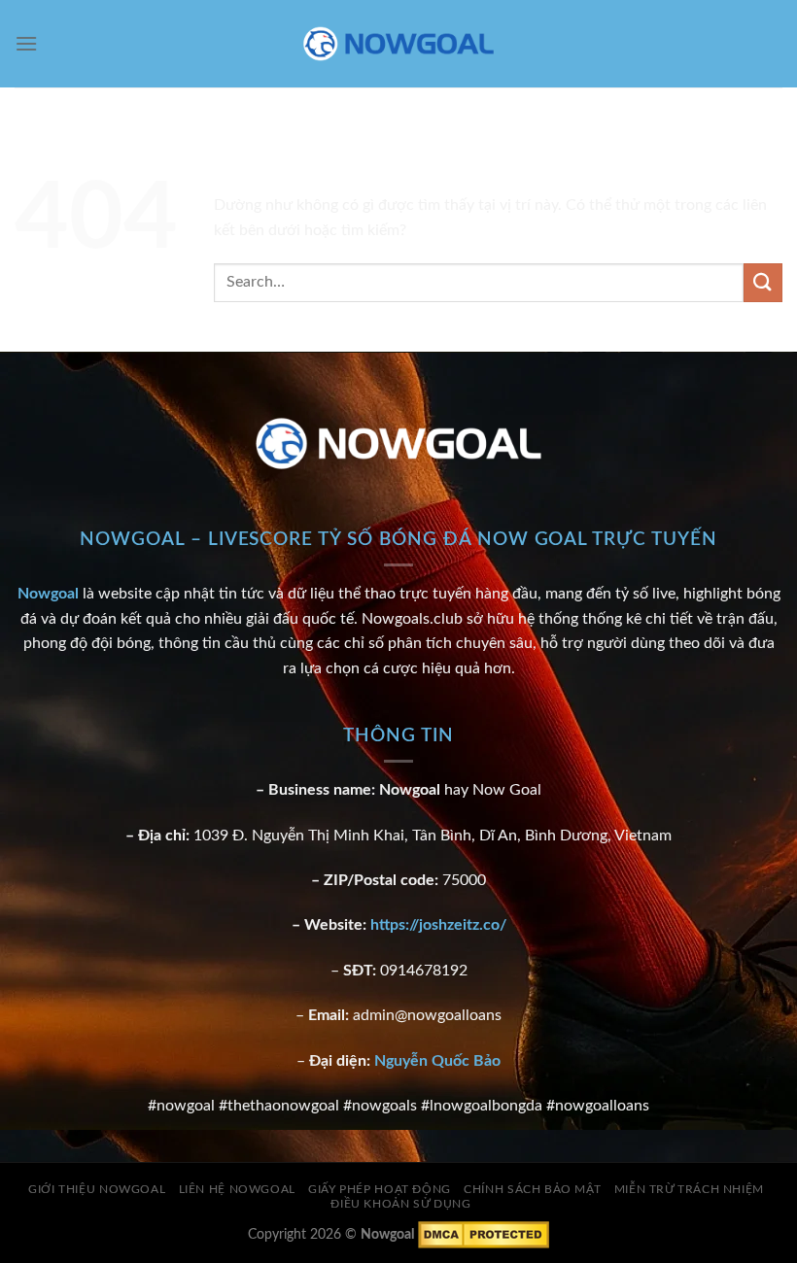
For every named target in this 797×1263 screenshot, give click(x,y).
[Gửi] (763, 282)
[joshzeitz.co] (398, 44)
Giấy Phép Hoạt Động (379, 1189)
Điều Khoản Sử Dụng (400, 1204)
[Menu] (26, 43)
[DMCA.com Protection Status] (483, 1233)
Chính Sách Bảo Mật (532, 1189)
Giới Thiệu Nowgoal (96, 1189)
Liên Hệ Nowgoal (237, 1189)
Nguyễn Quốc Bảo (437, 1061)
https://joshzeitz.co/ (438, 925)
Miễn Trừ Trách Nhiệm (689, 1189)
